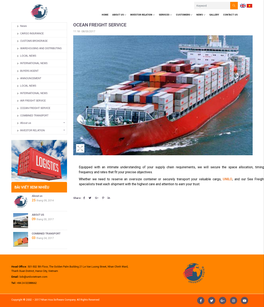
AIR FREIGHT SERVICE (33, 100)
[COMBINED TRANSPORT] (20, 239)
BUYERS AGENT (29, 70)
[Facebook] (84, 197)
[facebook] (200, 300)
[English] (243, 5)
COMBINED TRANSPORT (34, 115)
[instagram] (233, 300)
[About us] (20, 201)
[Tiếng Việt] (249, 5)
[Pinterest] (103, 197)
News (199, 14)
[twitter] (211, 300)
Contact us (230, 14)
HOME (105, 14)
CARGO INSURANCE (32, 33)
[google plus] (222, 300)
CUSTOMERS (183, 14)
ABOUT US (38, 214)
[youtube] (244, 300)
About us (25, 122)
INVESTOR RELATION (141, 14)
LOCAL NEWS (28, 55)
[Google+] (96, 197)
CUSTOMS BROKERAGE (34, 40)
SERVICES (164, 14)
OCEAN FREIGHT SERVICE (35, 108)
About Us (118, 14)
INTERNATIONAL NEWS (33, 63)
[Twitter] (90, 197)
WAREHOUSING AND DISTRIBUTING (41, 48)
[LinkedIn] (109, 197)
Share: (77, 197)
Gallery (214, 14)
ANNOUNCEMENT (30, 78)
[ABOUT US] (20, 220)
